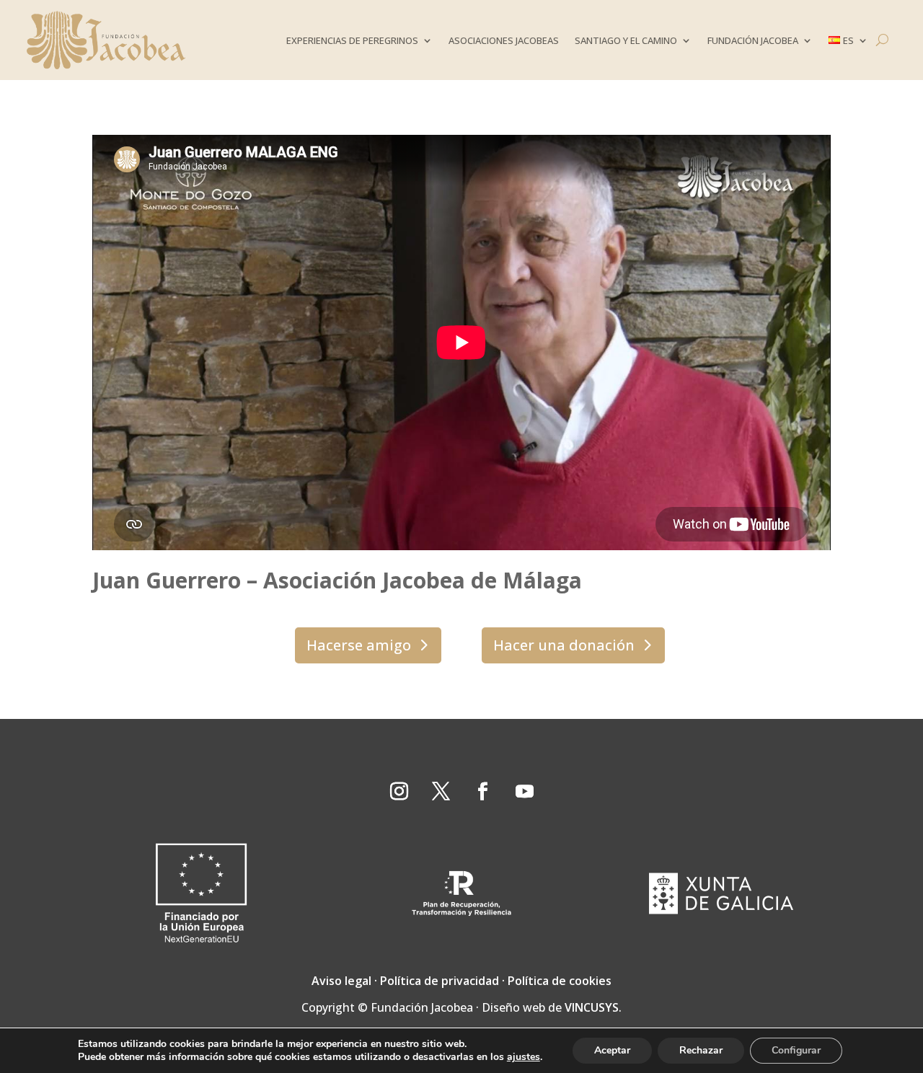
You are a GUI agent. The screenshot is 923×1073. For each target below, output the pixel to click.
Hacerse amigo (358, 645)
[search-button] (882, 40)
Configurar (796, 1050)
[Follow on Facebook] (482, 792)
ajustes (523, 1057)
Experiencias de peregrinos (352, 40)
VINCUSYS (592, 1007)
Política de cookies (559, 981)
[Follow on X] (441, 792)
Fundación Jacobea (752, 40)
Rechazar (701, 1050)
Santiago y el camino (626, 40)
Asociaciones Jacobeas (504, 40)
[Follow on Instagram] (399, 792)
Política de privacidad (439, 981)
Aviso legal (341, 981)
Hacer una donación (564, 645)
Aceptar (612, 1050)
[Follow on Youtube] (524, 792)
